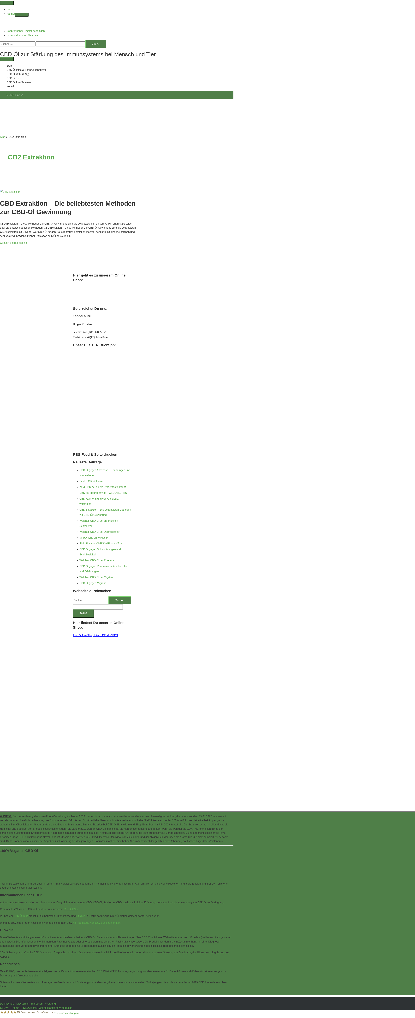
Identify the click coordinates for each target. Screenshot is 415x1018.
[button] (1, 50)
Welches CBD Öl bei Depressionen (99, 531)
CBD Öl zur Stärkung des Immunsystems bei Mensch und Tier (78, 54)
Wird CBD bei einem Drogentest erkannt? (103, 487)
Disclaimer (22, 1003)
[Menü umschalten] (22, 15)
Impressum (37, 1003)
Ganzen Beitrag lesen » (13, 242)
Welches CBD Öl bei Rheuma (96, 560)
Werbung (50, 1003)
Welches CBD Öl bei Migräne (96, 577)
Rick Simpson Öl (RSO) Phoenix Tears (101, 543)
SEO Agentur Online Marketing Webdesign (47, 1007)
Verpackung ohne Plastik (93, 537)
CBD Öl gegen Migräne (92, 583)
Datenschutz (7, 1003)
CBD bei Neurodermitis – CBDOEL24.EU (103, 492)
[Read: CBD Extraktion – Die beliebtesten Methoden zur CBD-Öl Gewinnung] (10, 191)
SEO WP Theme (9, 1007)
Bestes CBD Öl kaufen (92, 481)
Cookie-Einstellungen (66, 1013)
